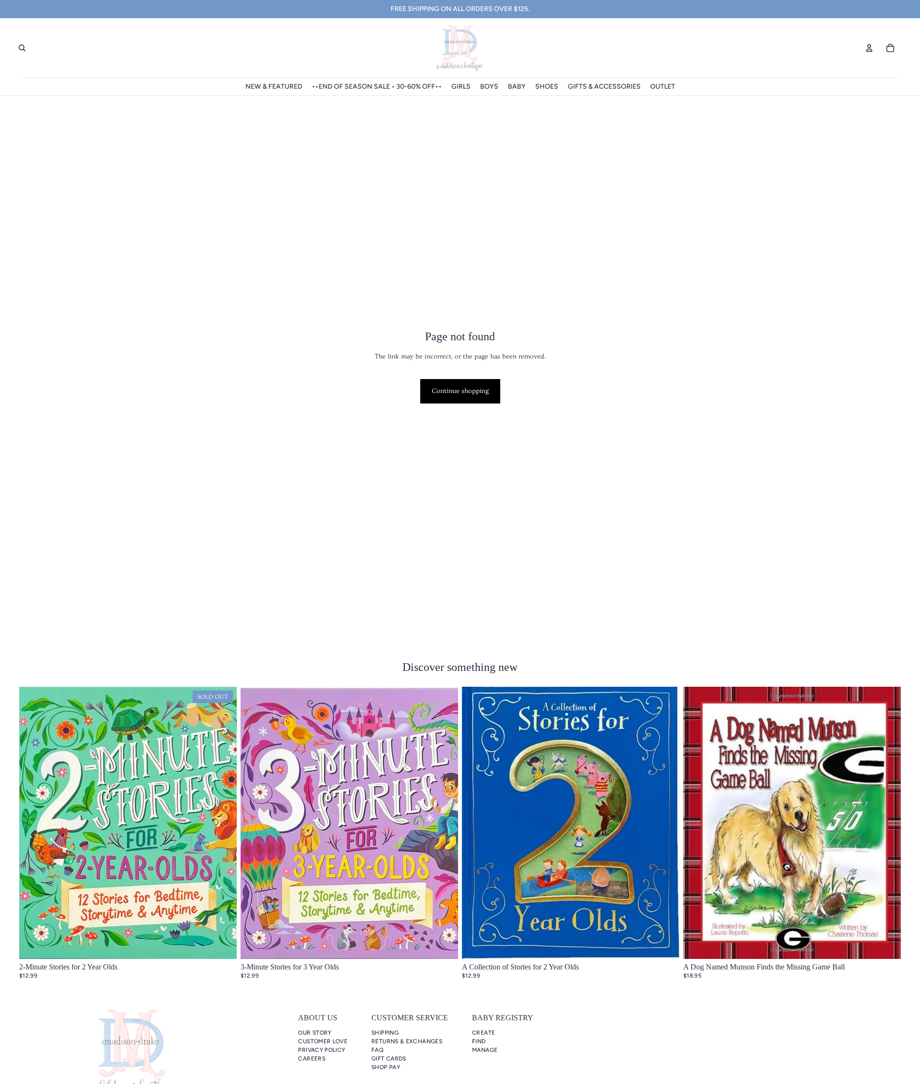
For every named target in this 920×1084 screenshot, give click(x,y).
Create (483, 1032)
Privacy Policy (321, 1050)
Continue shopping (460, 391)
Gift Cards (388, 1058)
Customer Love (322, 1041)
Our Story (314, 1032)
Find (478, 1041)
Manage (484, 1050)
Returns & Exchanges (406, 1041)
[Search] (22, 47)
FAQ (377, 1050)
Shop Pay (385, 1067)
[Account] (869, 47)
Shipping (385, 1032)
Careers (311, 1058)
